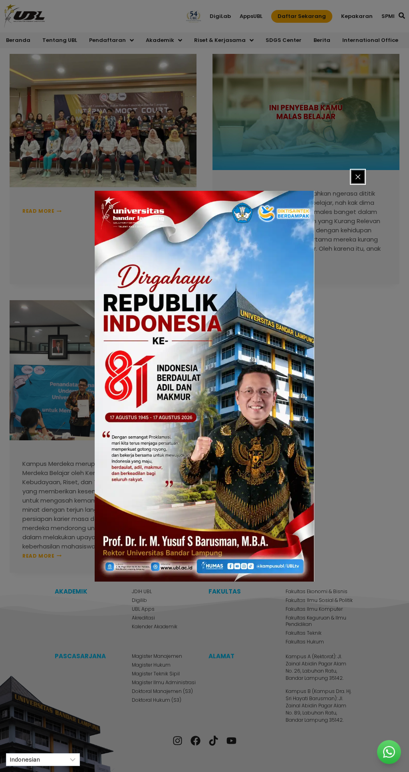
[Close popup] (357, 176)
